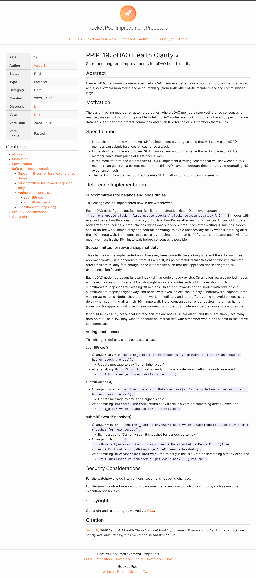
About (182, 39)
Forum (121, 572)
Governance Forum (129, 559)
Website (109, 572)
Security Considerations (30, 212)
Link (37, 106)
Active (144, 39)
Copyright (19, 217)
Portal (88, 559)
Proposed (127, 39)
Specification (22, 164)
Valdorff (40, 65)
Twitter (148, 572)
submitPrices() (35, 197)
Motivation (20, 159)
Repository (104, 559)
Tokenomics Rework (101, 39)
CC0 (150, 511)
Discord (135, 572)
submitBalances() (37, 202)
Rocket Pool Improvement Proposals (128, 27)
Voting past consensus (35, 193)
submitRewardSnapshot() (37, 207)
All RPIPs (75, 39)
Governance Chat (159, 559)
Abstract (18, 154)
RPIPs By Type (163, 39)
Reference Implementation (32, 169)
